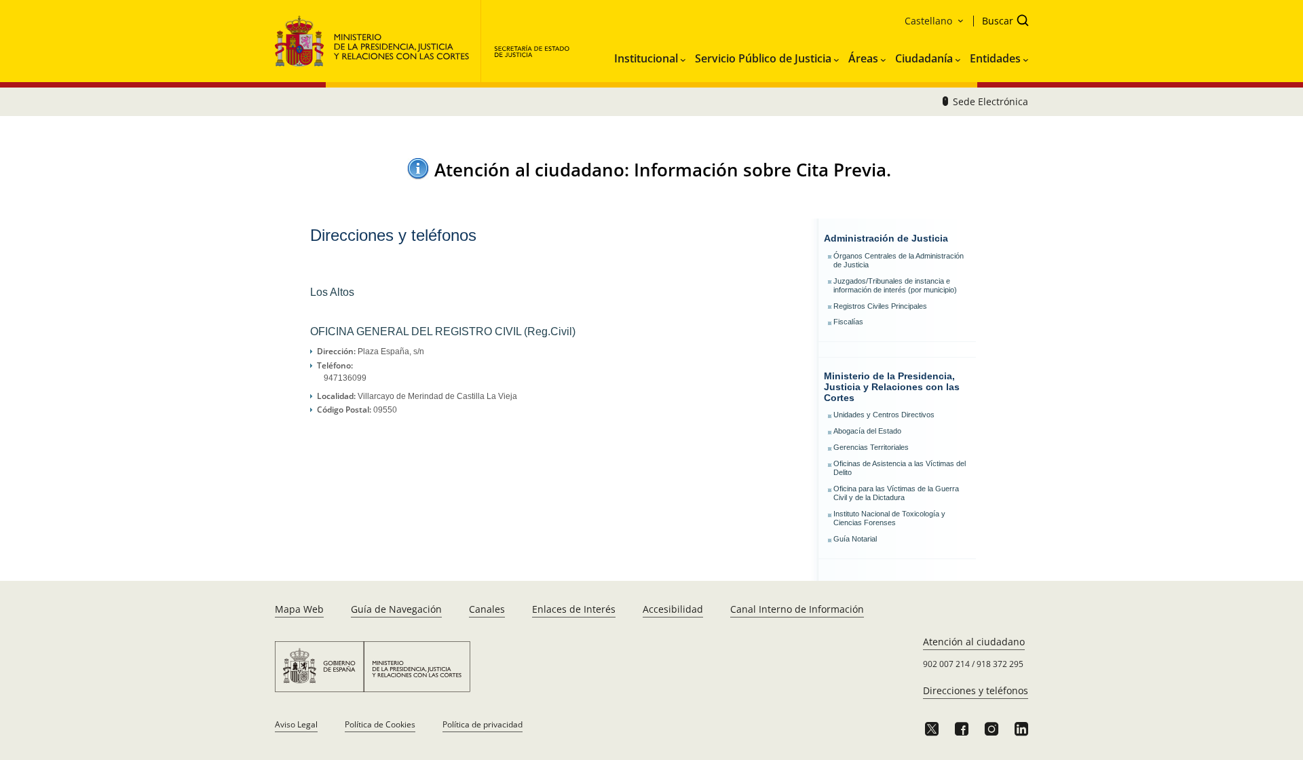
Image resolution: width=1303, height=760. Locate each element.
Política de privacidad (482, 724)
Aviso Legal (296, 724)
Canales (487, 609)
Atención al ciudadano (974, 641)
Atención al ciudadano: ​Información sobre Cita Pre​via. (662, 169)
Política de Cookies (380, 724)
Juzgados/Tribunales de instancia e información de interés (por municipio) (895, 285)
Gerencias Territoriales (871, 447)
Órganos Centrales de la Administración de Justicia (898, 260)
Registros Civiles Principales (880, 306)
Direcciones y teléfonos (975, 690)
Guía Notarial (855, 539)
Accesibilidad (673, 609)
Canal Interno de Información (797, 609)
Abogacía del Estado (867, 431)
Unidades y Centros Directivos (883, 415)
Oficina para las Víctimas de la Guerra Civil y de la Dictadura (896, 492)
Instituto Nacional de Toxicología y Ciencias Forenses (889, 518)
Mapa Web (299, 609)
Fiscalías (848, 322)
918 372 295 (1000, 664)
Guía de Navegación (396, 609)
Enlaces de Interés (574, 609)
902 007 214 (946, 664)
